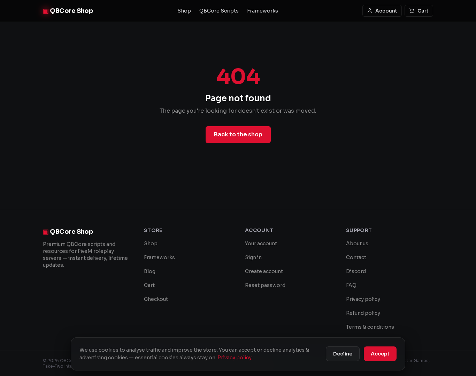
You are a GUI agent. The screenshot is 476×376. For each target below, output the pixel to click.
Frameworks (262, 11)
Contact (356, 257)
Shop (184, 11)
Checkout (156, 299)
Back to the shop (238, 134)
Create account (264, 271)
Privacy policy (363, 299)
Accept (380, 354)
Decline (342, 354)
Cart (423, 11)
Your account (261, 243)
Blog (149, 271)
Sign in (253, 257)
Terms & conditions (370, 327)
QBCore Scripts (219, 11)
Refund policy (363, 313)
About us (357, 243)
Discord (356, 271)
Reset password (265, 285)
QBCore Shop (68, 11)
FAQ (351, 285)
